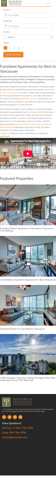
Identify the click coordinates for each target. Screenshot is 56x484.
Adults (6, 42)
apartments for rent (29, 98)
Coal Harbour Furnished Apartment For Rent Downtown (28, 279)
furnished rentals (36, 112)
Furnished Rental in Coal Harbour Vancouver (22, 328)
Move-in (7, 10)
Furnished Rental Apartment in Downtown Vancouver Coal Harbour (26, 229)
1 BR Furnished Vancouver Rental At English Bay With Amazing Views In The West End (27, 378)
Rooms (6, 32)
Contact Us (5, 133)
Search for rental (13, 54)
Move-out (7, 21)
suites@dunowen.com (14, 437)
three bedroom (7, 127)
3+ (19, 48)
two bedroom (43, 124)
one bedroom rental (27, 124)
